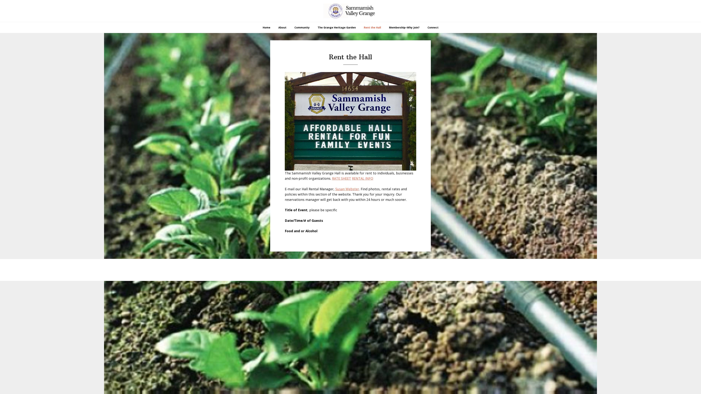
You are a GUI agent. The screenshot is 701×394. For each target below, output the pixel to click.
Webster (352, 189)
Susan (340, 189)
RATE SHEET (341, 178)
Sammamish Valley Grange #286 (350, 11)
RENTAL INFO (362, 178)
